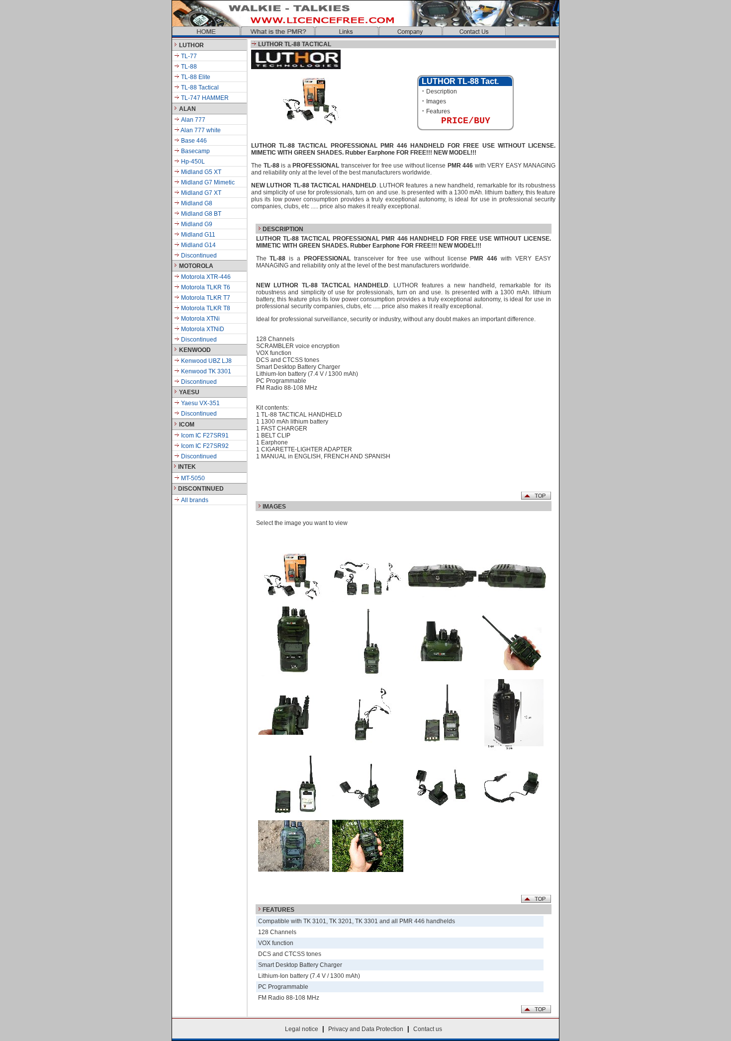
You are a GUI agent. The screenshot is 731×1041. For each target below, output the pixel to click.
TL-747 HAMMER (204, 97)
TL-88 (188, 66)
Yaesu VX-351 (200, 403)
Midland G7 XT (201, 192)
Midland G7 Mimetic (208, 182)
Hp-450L (193, 161)
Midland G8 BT (200, 213)
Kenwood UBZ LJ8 (206, 360)
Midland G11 (197, 234)
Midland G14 (198, 245)
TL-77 (188, 56)
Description (441, 91)
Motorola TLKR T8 (205, 308)
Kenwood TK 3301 (205, 371)
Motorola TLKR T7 (205, 297)
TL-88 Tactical (199, 87)
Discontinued (198, 255)
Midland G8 (196, 203)
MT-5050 (192, 478)
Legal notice (301, 1029)
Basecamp (195, 151)
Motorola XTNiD (202, 329)
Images (436, 101)
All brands (194, 500)
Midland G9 (196, 224)
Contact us (427, 1029)
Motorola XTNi (200, 318)
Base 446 (194, 140)
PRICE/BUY (465, 121)
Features (438, 111)
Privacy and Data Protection (365, 1029)
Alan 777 (193, 119)
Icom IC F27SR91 (204, 435)
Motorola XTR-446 (205, 276)
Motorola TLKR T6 (205, 287)
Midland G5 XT (201, 172)
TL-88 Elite (195, 77)
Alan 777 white (200, 130)
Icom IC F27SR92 (204, 445)
